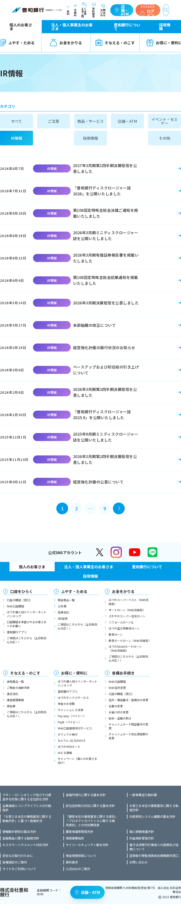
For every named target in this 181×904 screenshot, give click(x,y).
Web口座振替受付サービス (75, 728)
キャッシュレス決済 (70, 710)
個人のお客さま (20, 26)
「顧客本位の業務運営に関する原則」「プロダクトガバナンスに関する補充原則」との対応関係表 (91, 820)
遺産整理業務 (15, 700)
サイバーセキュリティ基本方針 (87, 845)
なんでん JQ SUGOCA (71, 740)
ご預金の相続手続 (18, 688)
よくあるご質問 (83, 12)
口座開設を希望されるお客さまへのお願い (26, 624)
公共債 (62, 606)
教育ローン (116, 634)
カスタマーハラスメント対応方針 (25, 845)
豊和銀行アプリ (17, 632)
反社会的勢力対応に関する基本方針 (90, 806)
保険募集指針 (75, 838)
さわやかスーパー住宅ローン (127, 616)
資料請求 (93, 12)
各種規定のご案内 (14, 862)
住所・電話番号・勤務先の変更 (128, 700)
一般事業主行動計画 (143, 795)
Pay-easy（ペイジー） (72, 716)
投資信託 (63, 612)
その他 (164, 138)
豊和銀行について (127, 26)
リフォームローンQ (121, 622)
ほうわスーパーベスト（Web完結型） (128, 602)
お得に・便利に (74, 673)
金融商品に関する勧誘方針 (20, 838)
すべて (16, 121)
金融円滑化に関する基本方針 (86, 795)
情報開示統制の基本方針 (19, 832)
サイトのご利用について (19, 869)
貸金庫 (11, 706)
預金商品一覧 (66, 600)
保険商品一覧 (15, 681)
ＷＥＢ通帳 (65, 753)
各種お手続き (123, 673)
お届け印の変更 (118, 712)
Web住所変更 (117, 688)
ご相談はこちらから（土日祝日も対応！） (26, 640)
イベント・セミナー (164, 121)
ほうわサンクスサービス (73, 697)
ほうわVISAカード (69, 746)
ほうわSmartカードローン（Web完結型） (125, 648)
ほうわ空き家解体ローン (124, 628)
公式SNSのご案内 (78, 869)
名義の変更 (116, 706)
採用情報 (164, 26)
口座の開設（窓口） (19, 600)
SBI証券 (63, 618)
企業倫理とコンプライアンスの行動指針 (26, 808)
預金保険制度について (81, 856)
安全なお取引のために (17, 856)
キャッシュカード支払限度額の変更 (128, 736)
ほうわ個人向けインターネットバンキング (26, 614)
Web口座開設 (15, 606)
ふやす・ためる (74, 591)
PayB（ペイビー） (69, 722)
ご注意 (53, 121)
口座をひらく (21, 591)
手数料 (75, 12)
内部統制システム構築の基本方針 (152, 816)
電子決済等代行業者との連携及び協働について (153, 847)
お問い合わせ (103, 12)
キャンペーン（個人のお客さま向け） (77, 761)
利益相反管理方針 (141, 838)
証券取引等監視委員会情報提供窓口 (153, 856)
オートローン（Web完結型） (127, 610)
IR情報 (16, 138)
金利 (68, 12)
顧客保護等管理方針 (79, 832)
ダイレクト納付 (68, 734)
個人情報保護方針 (141, 832)
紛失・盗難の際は (120, 718)
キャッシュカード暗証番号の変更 (128, 726)
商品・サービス (90, 121)
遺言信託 (12, 694)
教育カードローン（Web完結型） (129, 640)
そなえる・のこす (120, 42)
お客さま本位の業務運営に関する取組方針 (153, 808)
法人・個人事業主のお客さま (72, 26)
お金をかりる (70, 42)
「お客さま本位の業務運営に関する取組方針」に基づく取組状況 (26, 818)
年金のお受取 (66, 704)
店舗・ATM (125, 10)
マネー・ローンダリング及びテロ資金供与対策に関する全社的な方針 (26, 797)
